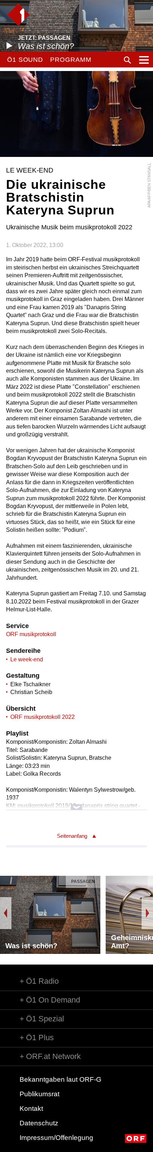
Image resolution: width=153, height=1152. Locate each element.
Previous (5, 913)
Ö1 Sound (25, 59)
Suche (127, 60)
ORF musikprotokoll (31, 634)
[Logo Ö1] (18, 15)
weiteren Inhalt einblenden (76, 803)
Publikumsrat (39, 1094)
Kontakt (31, 1108)
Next (147, 913)
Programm (70, 59)
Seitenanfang (72, 836)
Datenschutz (39, 1123)
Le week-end (26, 659)
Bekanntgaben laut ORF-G (60, 1079)
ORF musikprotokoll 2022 (42, 717)
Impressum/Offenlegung (56, 1137)
